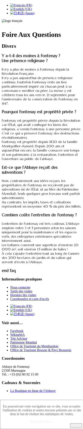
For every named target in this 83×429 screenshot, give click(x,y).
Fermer (76, 425)
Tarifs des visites (21, 291)
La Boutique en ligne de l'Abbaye (33, 391)
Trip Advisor (18, 338)
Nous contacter (20, 287)
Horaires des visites (23, 295)
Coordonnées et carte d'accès (29, 299)
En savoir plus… (41, 421)
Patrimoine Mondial (23, 342)
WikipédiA (17, 335)
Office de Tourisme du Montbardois (34, 346)
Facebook (16, 331)
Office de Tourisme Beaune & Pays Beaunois (40, 350)
